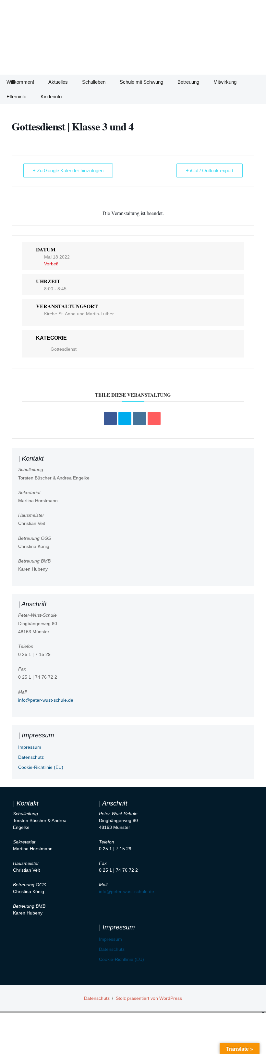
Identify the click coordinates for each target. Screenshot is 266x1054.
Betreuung (188, 82)
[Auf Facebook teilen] (110, 418)
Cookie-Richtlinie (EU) (40, 767)
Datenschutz (31, 757)
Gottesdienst (64, 349)
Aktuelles (58, 82)
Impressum (29, 747)
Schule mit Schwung (141, 82)
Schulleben (93, 82)
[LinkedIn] (139, 418)
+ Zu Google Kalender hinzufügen (68, 170)
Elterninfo (16, 96)
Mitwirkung (224, 82)
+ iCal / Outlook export (209, 170)
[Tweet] (124, 418)
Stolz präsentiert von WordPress (149, 998)
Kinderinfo (51, 96)
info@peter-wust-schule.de (45, 700)
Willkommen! (20, 82)
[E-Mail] (154, 418)
